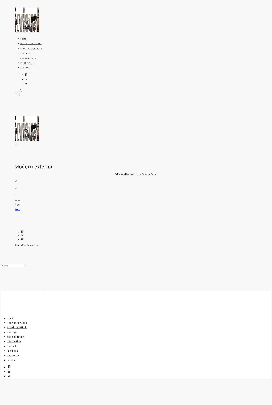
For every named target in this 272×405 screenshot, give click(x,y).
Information (27, 63)
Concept (25, 53)
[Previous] (19, 200)
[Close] (16, 196)
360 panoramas (29, 58)
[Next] (16, 200)
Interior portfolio (31, 44)
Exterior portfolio (31, 49)
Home (23, 39)
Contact (25, 68)
